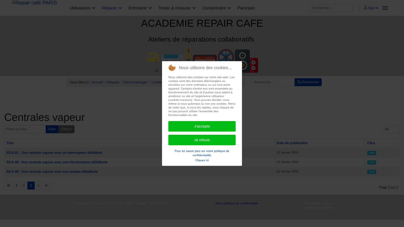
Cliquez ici (202, 160)
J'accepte (202, 126)
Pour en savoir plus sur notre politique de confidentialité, (202, 153)
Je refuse (202, 140)
